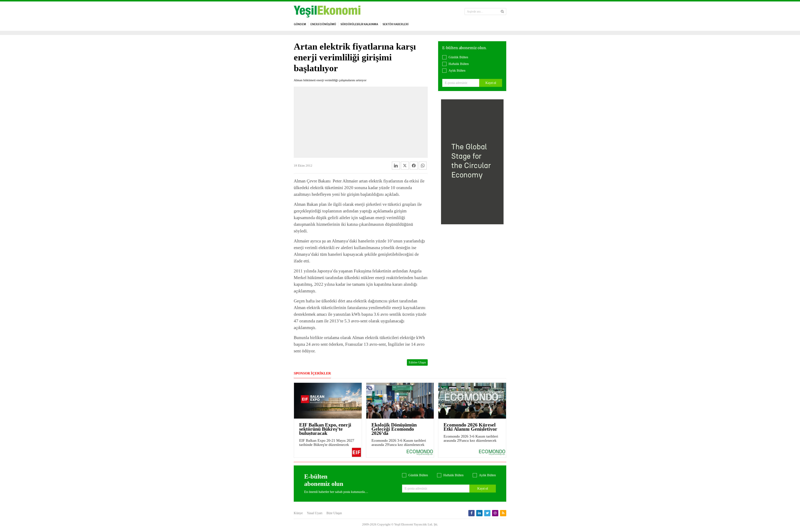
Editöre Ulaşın (417, 362)
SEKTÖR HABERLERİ (395, 24)
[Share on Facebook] (414, 166)
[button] (502, 11)
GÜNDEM (300, 24)
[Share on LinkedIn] (396, 166)
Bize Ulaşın (334, 513)
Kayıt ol (490, 83)
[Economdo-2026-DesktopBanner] (472, 161)
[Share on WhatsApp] (423, 166)
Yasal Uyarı (314, 513)
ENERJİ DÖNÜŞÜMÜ (323, 24)
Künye (298, 513)
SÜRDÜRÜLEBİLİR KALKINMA (359, 24)
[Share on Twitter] (405, 166)
